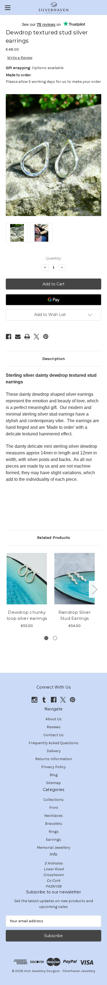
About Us (54, 719)
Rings (54, 831)
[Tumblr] (44, 700)
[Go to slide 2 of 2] (55, 638)
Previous (7, 589)
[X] (36, 336)
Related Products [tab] (53, 537)
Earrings (53, 839)
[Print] (27, 336)
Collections (53, 799)
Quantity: (54, 258)
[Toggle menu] (7, 7)
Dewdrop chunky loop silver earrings (27, 615)
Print (53, 807)
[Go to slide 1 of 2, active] (46, 638)
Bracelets (53, 823)
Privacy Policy (53, 767)
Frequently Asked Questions (53, 743)
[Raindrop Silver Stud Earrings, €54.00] (74, 578)
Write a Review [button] (19, 57)
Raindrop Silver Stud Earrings (74, 615)
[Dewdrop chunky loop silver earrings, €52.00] (27, 578)
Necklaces (53, 815)
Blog (54, 775)
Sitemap (53, 783)
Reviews (54, 727)
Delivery (54, 751)
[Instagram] (34, 700)
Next (94, 589)
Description (53, 358)
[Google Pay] (53, 299)
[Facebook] (8, 336)
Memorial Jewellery (53, 847)
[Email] (18, 336)
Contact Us (53, 735)
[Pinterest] (46, 336)
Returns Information (53, 759)
